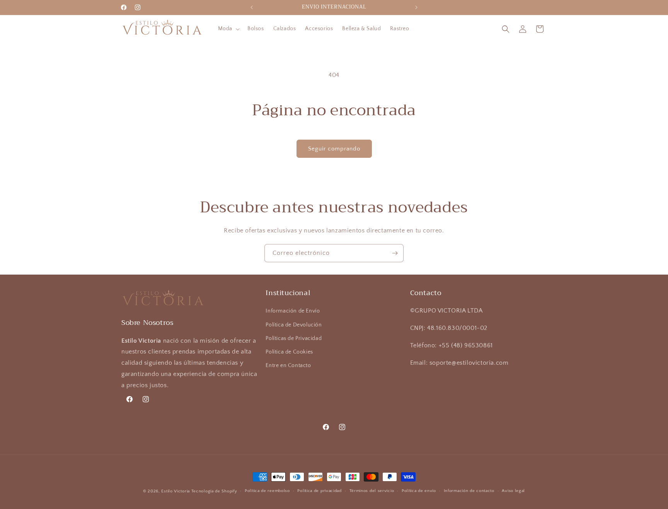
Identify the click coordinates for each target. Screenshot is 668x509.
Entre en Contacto (288, 365)
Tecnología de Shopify (214, 491)
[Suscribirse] (394, 253)
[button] (228, 28)
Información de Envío (293, 311)
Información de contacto (469, 491)
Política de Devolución (294, 325)
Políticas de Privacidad (294, 338)
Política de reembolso (267, 491)
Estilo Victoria (175, 491)
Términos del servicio (371, 491)
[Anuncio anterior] (251, 7)
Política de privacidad (319, 491)
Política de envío (419, 491)
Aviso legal (513, 491)
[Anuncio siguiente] (416, 7)
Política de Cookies (289, 352)
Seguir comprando (334, 148)
